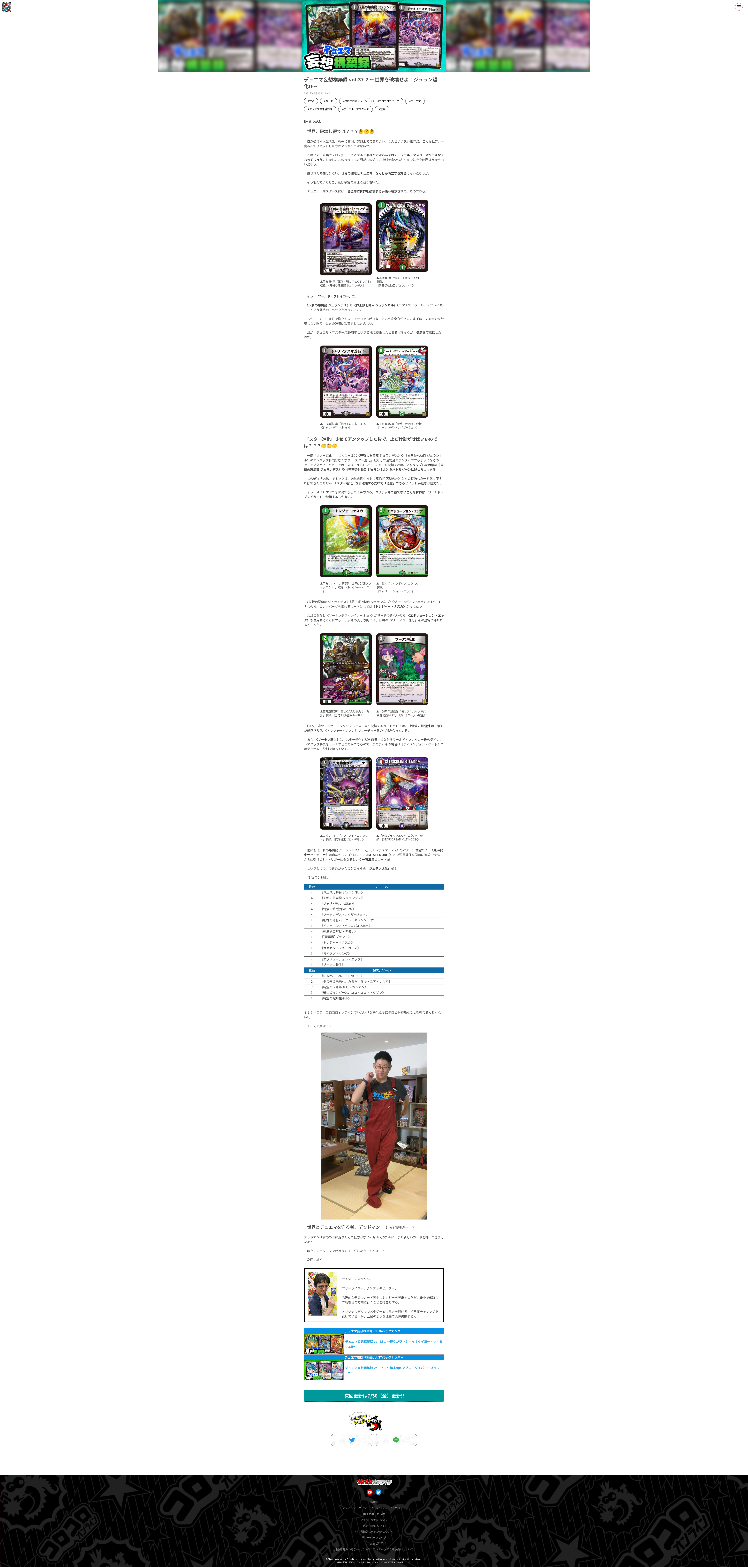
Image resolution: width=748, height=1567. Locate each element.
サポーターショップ (374, 1537)
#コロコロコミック (388, 101)
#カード (328, 101)
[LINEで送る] (396, 1440)
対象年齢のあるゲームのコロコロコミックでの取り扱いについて (374, 1549)
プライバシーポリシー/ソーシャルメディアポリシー (374, 1508)
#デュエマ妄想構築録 (320, 109)
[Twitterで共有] (352, 1440)
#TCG (311, 101)
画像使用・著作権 (374, 1514)
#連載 (382, 109)
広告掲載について (374, 1526)
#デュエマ (415, 101)
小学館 (374, 1502)
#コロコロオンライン (355, 101)
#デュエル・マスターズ (355, 109)
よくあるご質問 (374, 1543)
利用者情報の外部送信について (374, 1531)
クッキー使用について (374, 1520)
